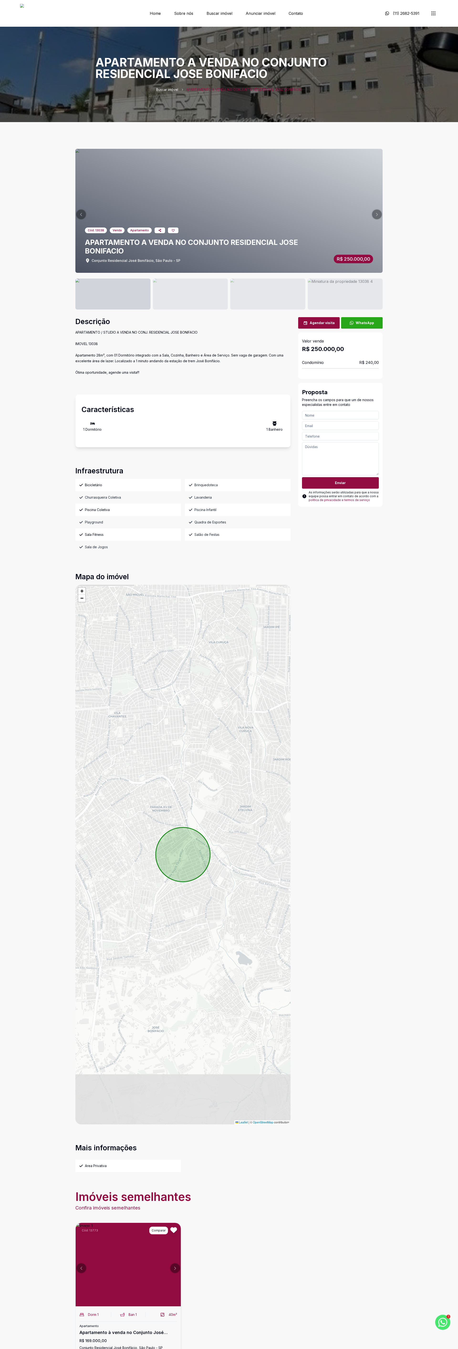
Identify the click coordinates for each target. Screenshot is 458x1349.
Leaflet (243, 1122)
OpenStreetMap (263, 1122)
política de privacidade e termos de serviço (339, 500)
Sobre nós (183, 13)
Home (155, 13)
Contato (296, 13)
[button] (81, 214)
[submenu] (433, 13)
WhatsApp (365, 323)
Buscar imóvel (219, 13)
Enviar (340, 483)
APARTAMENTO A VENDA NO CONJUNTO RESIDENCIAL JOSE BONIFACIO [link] (244, 90)
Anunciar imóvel (260, 13)
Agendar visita (322, 323)
